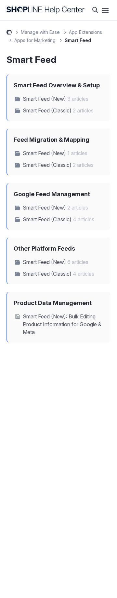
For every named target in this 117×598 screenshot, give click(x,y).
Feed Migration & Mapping (51, 139)
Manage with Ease (40, 32)
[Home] (45, 10)
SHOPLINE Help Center (9, 33)
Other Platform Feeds (44, 248)
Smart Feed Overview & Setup (57, 85)
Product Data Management (53, 302)
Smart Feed (78, 40)
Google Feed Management (52, 194)
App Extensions (85, 32)
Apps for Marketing (35, 40)
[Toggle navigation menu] (105, 10)
